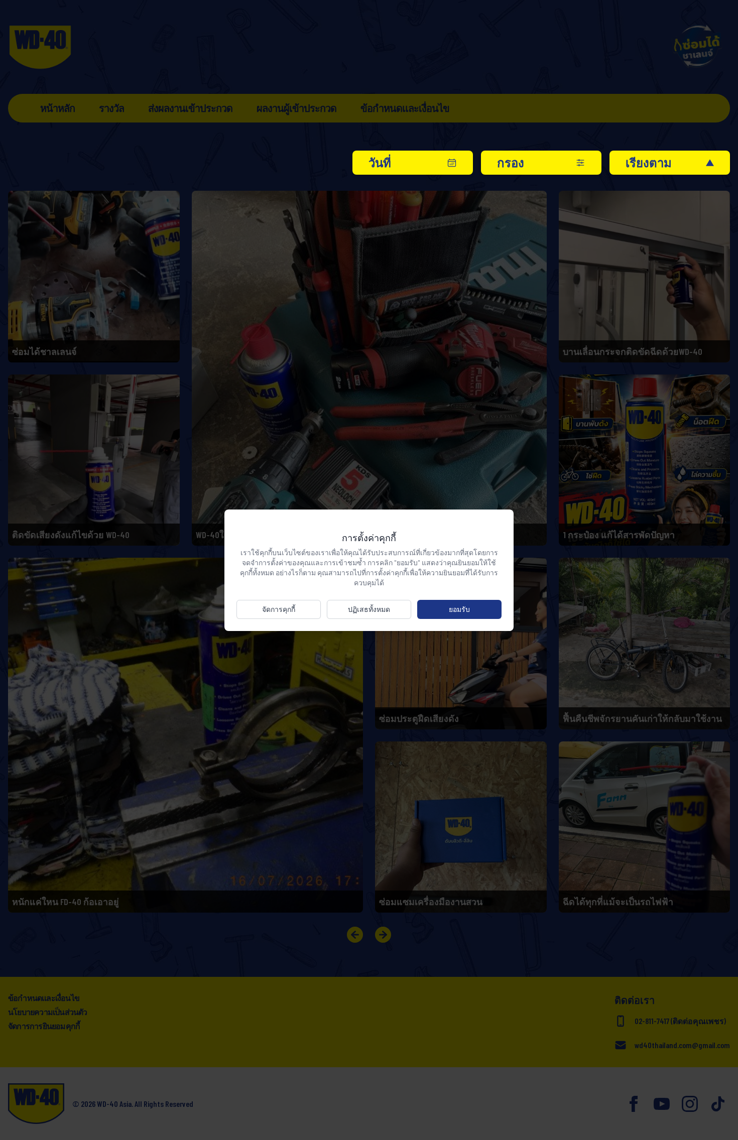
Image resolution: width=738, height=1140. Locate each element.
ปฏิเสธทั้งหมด (369, 609)
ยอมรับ (459, 609)
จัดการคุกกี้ (278, 609)
